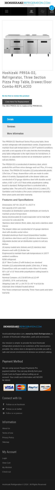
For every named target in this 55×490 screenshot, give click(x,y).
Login (4, 458)
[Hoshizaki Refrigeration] (27, 3)
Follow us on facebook (15, 404)
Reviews (11, 126)
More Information (15, 133)
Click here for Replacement (17, 102)
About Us (6, 428)
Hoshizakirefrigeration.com (13, 334)
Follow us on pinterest (14, 413)
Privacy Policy (8, 438)
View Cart (6, 463)
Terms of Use (7, 433)
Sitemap (5, 442)
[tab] (27, 119)
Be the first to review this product (15, 96)
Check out (6, 472)
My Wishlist (7, 467)
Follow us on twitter (14, 409)
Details (10, 119)
